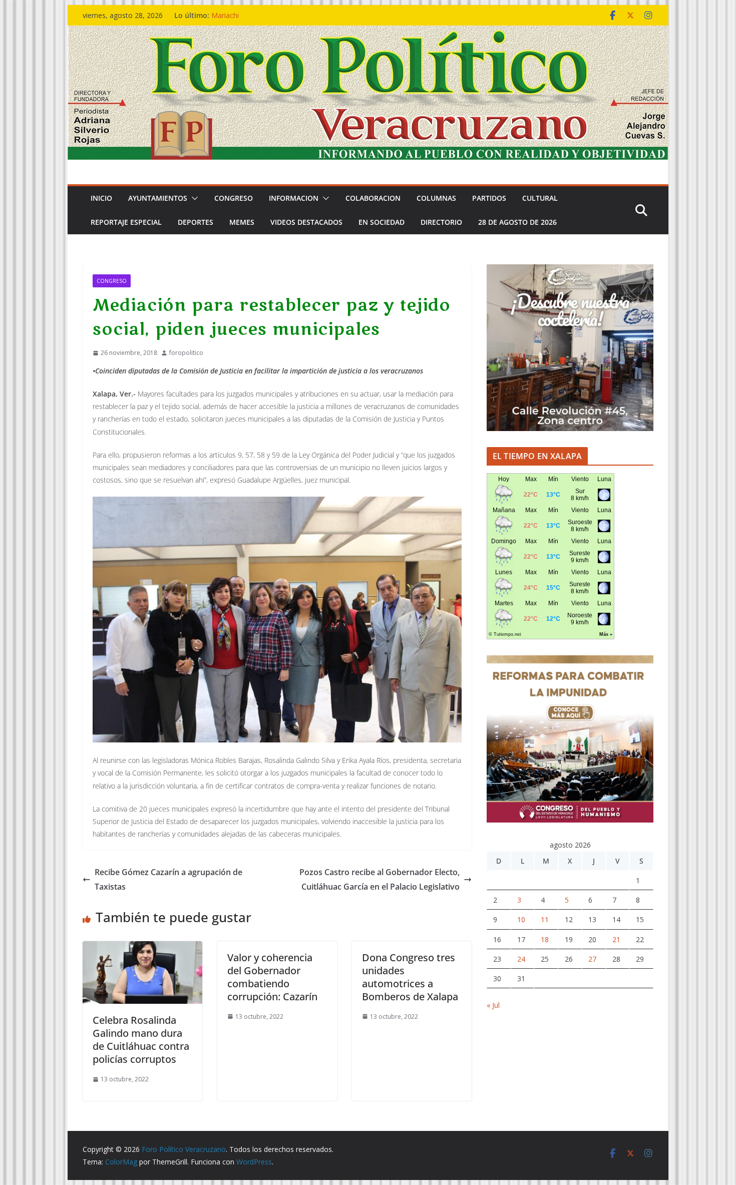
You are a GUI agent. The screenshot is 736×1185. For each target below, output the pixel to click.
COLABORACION (373, 198)
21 (616, 939)
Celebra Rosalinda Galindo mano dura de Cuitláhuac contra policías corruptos (141, 1039)
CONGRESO (233, 198)
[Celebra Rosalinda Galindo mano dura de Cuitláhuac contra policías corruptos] (142, 948)
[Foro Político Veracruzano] (368, 32)
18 (545, 939)
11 (545, 919)
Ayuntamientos (157, 198)
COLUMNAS (436, 198)
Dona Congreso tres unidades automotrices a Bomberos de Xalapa (410, 977)
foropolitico (186, 352)
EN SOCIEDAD (381, 222)
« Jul (493, 1005)
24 (521, 959)
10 (521, 919)
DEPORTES (195, 222)
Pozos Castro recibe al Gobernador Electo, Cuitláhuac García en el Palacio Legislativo (379, 879)
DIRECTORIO (441, 222)
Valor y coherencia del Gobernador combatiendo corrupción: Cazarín (272, 977)
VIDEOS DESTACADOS (306, 222)
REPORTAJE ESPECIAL (126, 222)
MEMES (241, 222)
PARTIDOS (489, 198)
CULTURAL (540, 198)
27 (592, 959)
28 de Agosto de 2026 (517, 222)
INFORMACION (293, 198)
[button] (192, 198)
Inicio (101, 198)
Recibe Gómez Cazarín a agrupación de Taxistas (168, 879)
